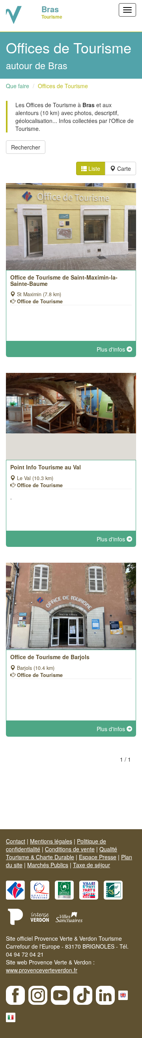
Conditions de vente (70, 849)
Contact (15, 841)
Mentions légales (51, 841)
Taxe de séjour (91, 865)
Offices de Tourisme (63, 86)
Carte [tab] (123, 168)
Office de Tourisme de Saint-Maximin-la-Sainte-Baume (64, 280)
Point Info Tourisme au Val (45, 467)
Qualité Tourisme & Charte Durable (61, 853)
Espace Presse (97, 857)
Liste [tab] (93, 168)
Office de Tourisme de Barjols (50, 657)
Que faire (17, 86)
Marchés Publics (47, 865)
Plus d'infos (112, 349)
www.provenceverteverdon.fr (41, 970)
